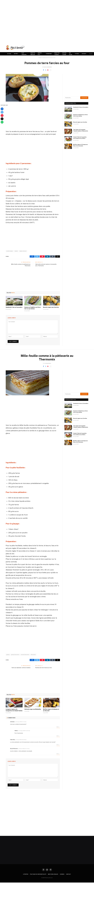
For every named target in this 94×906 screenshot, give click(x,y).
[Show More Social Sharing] (50, 70)
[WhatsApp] (2, 122)
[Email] (2, 118)
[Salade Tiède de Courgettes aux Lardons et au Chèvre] (68, 138)
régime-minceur (22, 251)
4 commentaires (47, 363)
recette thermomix (25, 654)
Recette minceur (33, 53)
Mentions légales (53, 874)
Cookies (62, 874)
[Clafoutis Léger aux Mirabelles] (32, 702)
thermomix (33, 654)
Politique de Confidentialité (38, 874)
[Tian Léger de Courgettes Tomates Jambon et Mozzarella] (68, 131)
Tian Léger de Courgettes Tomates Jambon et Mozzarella (80, 130)
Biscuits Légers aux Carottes (51, 307)
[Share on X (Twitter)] (46, 70)
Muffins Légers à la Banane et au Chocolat (51, 710)
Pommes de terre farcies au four (43, 667)
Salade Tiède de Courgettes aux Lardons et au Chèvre (79, 137)
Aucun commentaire (47, 66)
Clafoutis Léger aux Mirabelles (32, 709)
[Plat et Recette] (15, 47)
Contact (68, 874)
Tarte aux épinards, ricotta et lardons (20, 667)
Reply (57, 726)
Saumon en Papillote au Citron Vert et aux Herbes (32, 308)
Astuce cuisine (64, 53)
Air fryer (70, 53)
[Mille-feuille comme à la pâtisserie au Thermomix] (27, 395)
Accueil (9, 53)
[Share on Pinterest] (48, 70)
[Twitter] (2, 112)
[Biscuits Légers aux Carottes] (51, 300)
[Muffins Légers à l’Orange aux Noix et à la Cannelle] (68, 146)
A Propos (25, 874)
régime (16, 251)
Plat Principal (24, 53)
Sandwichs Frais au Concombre (14, 307)
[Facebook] (2, 108)
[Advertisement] (41, 9)
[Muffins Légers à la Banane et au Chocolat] (51, 702)
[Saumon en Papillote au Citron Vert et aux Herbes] (32, 300)
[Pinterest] (2, 115)
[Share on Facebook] (43, 70)
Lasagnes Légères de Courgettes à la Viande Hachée (14, 710)
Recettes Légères (57, 53)
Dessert (84, 53)
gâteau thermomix (15, 654)
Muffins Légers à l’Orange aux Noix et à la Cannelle (80, 145)
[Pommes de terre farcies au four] (27, 101)
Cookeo (77, 53)
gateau (7, 654)
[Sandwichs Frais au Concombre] (14, 300)
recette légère (9, 251)
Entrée (16, 53)
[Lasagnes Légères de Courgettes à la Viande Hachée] (14, 702)
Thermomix (49, 53)
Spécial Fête (40, 53)
